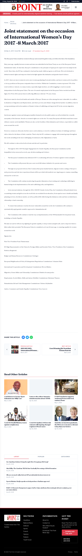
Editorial (26, 526)
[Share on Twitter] (27, 337)
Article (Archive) (13, 22)
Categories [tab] (65, 456)
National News (28, 523)
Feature (25, 537)
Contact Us (46, 523)
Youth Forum (27, 540)
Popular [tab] (41, 456)
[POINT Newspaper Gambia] (64, 1)
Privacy (70, 552)
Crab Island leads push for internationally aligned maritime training (24, 13)
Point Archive (75, 1)
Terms (76, 552)
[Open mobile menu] (76, 7)
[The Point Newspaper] (67, 1)
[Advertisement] (41, 315)
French (25, 531)
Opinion (25, 534)
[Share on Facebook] (23, 337)
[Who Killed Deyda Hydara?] (63, 7)
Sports (25, 528)
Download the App (70, 532)
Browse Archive (67, 540)
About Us (46, 520)
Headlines (26, 520)
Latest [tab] (16, 456)
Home (6, 22)
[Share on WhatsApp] (31, 337)
